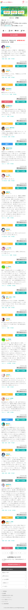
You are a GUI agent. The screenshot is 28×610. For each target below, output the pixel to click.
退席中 (7, 480)
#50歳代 (13, 58)
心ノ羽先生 (8, 266)
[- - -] (26, 2)
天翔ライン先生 (9, 521)
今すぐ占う (7, 101)
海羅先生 (8, 192)
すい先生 (8, 175)
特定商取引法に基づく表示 (7, 595)
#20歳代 (14, 94)
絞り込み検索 (14, 35)
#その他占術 (4, 136)
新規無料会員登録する (14, 564)
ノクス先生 (8, 247)
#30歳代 (12, 217)
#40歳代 (13, 442)
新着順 (12, 42)
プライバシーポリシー (6, 597)
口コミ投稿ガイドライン (7, 599)
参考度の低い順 (5, 42)
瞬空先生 (8, 423)
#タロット (4, 116)
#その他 (9, 510)
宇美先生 (8, 454)
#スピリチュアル (5, 94)
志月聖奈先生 (9, 105)
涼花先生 (8, 229)
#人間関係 (9, 285)
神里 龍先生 (8, 88)
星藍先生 (8, 46)
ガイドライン (8, 25)
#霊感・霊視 (4, 58)
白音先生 (8, 374)
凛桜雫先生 (8, 484)
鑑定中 (7, 144)
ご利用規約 (4, 591)
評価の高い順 (4, 40)
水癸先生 (8, 318)
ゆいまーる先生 (9, 398)
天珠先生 (8, 70)
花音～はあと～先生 (10, 296)
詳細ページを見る (21, 66)
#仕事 (8, 163)
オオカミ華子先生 (10, 127)
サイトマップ (5, 601)
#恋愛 (9, 58)
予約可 (7, 66)
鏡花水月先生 (9, 148)
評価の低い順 (12, 40)
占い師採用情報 (5, 603)
